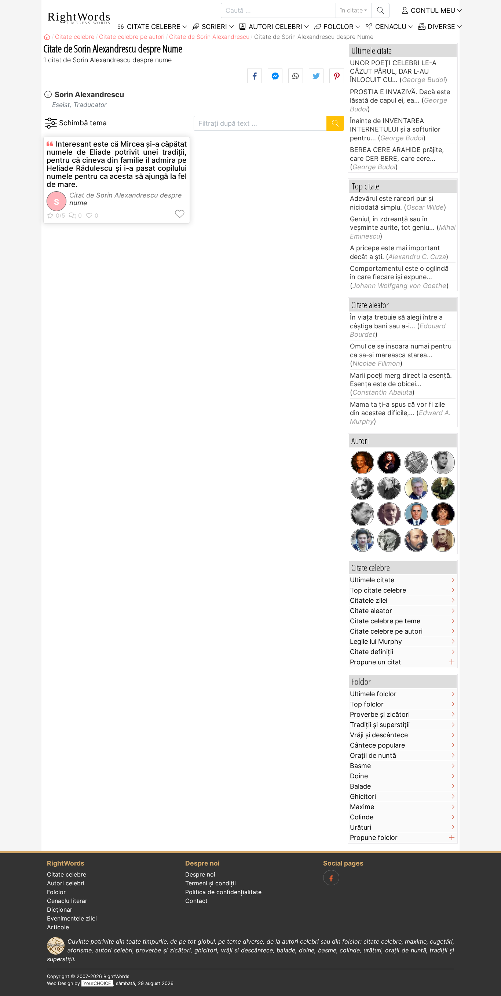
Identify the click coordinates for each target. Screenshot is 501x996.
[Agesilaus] (416, 462)
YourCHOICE (97, 983)
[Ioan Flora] (362, 514)
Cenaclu (389, 26)
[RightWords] (47, 36)
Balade (360, 786)
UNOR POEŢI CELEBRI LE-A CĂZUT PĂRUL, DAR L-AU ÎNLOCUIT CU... (393, 71)
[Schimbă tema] (50, 123)
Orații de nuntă (373, 755)
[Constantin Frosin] (416, 488)
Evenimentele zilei (72, 918)
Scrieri (213, 26)
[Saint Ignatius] (416, 540)
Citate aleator (371, 611)
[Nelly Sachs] (362, 488)
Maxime (362, 807)
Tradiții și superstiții (380, 724)
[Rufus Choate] (443, 540)
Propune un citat (375, 662)
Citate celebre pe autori (386, 631)
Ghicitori (363, 796)
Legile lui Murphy (376, 641)
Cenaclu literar (67, 900)
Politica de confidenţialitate (223, 892)
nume (78, 203)
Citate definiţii (371, 652)
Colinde (361, 817)
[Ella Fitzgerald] (443, 462)
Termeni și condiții (210, 883)
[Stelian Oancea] (416, 514)
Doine (359, 776)
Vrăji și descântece (379, 735)
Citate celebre (66, 874)
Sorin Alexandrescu (89, 94)
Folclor (338, 26)
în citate (351, 10)
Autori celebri (274, 26)
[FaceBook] (331, 877)
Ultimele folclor (373, 694)
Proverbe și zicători (380, 714)
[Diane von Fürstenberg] (362, 462)
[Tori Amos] (389, 462)
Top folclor (367, 704)
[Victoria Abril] (443, 514)
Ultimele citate (372, 580)
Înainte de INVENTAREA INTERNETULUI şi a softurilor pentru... (395, 129)
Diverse (440, 26)
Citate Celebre (152, 26)
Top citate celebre (378, 590)
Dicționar (59, 909)
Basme (360, 766)
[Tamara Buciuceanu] (362, 540)
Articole (58, 927)
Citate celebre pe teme (385, 621)
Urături (360, 827)
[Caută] (381, 10)
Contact (196, 900)
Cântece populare (377, 745)
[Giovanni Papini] (389, 514)
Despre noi (200, 874)
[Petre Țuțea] (389, 540)
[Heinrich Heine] (443, 488)
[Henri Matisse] (389, 488)
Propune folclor (374, 837)
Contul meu (432, 10)
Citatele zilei (368, 600)
